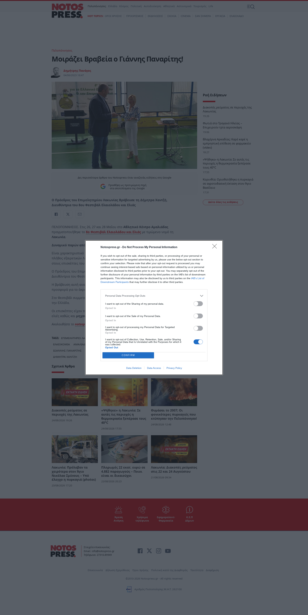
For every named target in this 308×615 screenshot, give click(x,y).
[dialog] (154, 307)
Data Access (154, 368)
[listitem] (154, 296)
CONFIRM (128, 355)
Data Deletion (134, 368)
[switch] (198, 303)
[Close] (215, 247)
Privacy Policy (174, 368)
